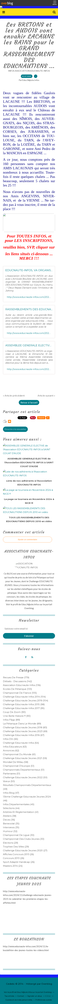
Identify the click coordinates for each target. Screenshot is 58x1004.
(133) (17, 689)
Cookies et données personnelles (18, 1000)
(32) (10, 831)
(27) (25, 850)
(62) (11, 750)
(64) (21, 742)
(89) (11, 719)
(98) (24, 704)
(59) (25, 758)
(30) (18, 835)
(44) (11, 808)
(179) (16, 677)
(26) (18, 854)
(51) (18, 765)
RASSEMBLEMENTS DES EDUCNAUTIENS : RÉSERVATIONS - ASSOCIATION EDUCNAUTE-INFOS (29, 309)
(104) (24, 696)
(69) (25, 731)
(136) (22, 685)
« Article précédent (14, 395)
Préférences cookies (43, 1000)
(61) (19, 754)
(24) (13, 865)
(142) (17, 681)
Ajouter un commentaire (27, 540)
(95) (24, 708)
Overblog (46, 983)
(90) (14, 712)
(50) (25, 777)
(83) (25, 727)
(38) (9, 815)
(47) (11, 792)
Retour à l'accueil (29, 402)
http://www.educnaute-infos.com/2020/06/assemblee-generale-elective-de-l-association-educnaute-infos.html (29, 369)
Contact (20, 996)
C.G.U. (48, 996)
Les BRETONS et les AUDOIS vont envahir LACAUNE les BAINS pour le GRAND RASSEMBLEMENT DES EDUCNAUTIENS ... (29, 45)
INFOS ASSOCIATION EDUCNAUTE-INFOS (29, 70)
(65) (10, 739)
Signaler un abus (34, 996)
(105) (20, 692)
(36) (9, 819)
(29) (10, 842)
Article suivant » (46, 395)
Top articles (9, 996)
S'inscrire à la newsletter (15, 429)
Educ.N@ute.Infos (30, 604)
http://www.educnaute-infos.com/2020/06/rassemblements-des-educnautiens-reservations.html (29, 333)
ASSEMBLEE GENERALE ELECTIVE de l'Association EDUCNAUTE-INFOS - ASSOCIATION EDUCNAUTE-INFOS (29, 345)
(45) (18, 804)
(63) (15, 746)
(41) (21, 812)
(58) (15, 762)
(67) (23, 735)
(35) (11, 823)
